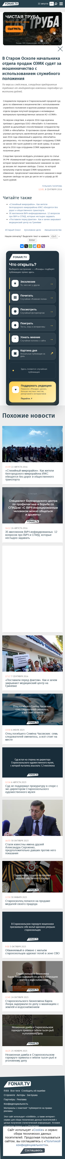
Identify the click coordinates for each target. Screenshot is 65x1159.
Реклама (21, 1099)
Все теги (15, 1090)
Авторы (21, 1095)
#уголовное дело (32, 230)
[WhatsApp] (30, 246)
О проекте (9, 1095)
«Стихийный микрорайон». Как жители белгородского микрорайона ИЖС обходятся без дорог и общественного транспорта (33, 207)
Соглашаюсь (33, 1150)
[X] (26, 246)
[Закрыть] (60, 48)
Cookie (38, 1130)
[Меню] (61, 4)
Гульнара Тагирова (52, 186)
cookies (31, 1116)
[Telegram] (34, 246)
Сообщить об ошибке (33, 1090)
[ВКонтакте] (22, 246)
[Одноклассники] (39, 246)
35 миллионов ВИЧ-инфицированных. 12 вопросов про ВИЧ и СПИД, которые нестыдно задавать (34, 215)
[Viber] (43, 246)
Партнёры (9, 1099)
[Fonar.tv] (10, 4)
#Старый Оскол (13, 230)
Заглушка (32, 1095)
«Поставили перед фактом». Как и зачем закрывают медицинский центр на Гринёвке (35, 221)
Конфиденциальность (16, 1103)
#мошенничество (53, 230)
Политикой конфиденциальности (38, 1143)
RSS (6, 1090)
